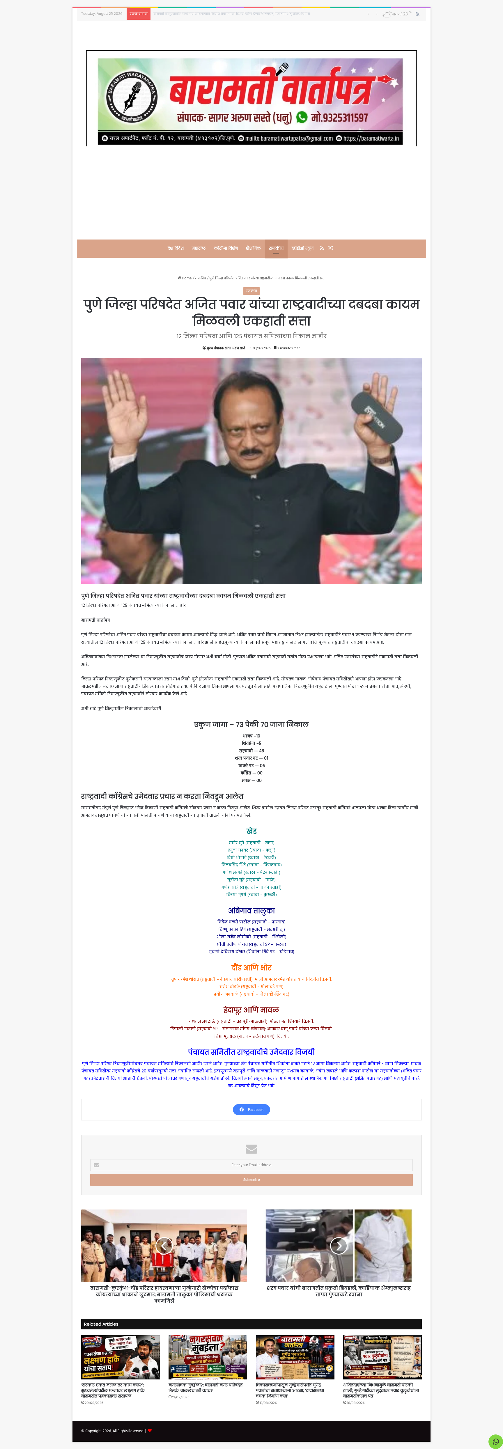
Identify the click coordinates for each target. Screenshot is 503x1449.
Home (186, 278)
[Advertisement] (251, 193)
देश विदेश (176, 248)
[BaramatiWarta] (251, 98)
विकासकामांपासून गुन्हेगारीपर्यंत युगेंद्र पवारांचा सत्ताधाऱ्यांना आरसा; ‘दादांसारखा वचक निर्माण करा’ (290, 1390)
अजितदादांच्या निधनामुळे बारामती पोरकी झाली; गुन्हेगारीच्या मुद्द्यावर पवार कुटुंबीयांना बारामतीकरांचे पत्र (381, 1390)
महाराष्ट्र (199, 248)
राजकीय (276, 248)
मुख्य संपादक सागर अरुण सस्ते (226, 348)
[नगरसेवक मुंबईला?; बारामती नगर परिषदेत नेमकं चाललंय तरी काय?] (208, 1357)
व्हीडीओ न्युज (303, 248)
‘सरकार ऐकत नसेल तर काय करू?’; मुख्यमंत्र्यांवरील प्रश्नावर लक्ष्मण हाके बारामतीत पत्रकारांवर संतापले (113, 1390)
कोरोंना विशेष (226, 248)
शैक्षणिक (253, 248)
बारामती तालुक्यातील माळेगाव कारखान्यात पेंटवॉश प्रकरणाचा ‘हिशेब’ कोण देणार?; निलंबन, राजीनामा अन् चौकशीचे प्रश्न (231, 14)
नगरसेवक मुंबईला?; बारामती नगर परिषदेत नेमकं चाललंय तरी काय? (205, 1387)
